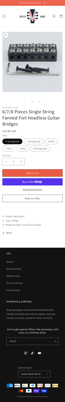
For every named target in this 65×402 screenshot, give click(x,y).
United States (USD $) (31, 374)
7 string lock (12, 141)
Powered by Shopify (41, 396)
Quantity (6, 155)
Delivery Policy (13, 268)
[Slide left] (25, 101)
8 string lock (40, 148)
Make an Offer (32, 198)
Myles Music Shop (28, 396)
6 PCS (23, 148)
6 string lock (34, 141)
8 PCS (51, 141)
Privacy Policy (13, 290)
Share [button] (9, 232)
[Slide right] (39, 101)
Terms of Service (14, 283)
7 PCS (9, 148)
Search (9, 261)
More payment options (32, 189)
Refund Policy (13, 276)
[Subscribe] (55, 341)
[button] (3, 16)
